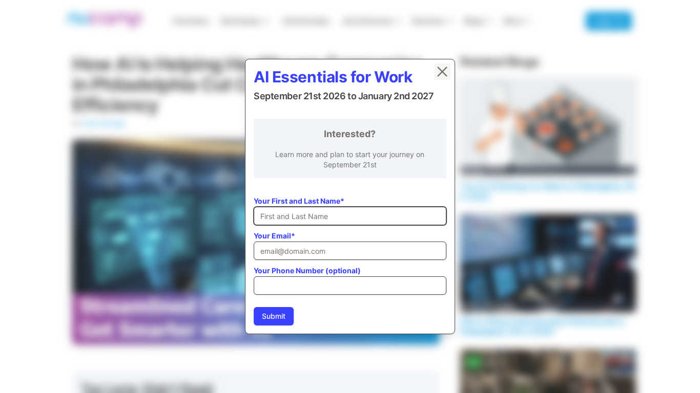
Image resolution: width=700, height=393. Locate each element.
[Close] (442, 71)
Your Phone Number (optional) (307, 270)
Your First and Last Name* (299, 200)
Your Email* (274, 235)
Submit (273, 316)
